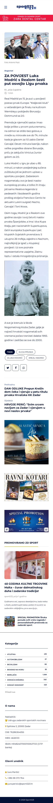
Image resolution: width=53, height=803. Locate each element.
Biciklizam (27, 664)
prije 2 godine (14, 90)
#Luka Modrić (15, 358)
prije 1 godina (20, 596)
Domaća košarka (27, 680)
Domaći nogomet (27, 685)
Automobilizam (27, 659)
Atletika (27, 654)
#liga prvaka (26, 352)
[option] (26, 589)
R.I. (5, 90)
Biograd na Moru (27, 669)
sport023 (8, 596)
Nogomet (8, 71)
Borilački (27, 675)
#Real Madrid (36, 358)
